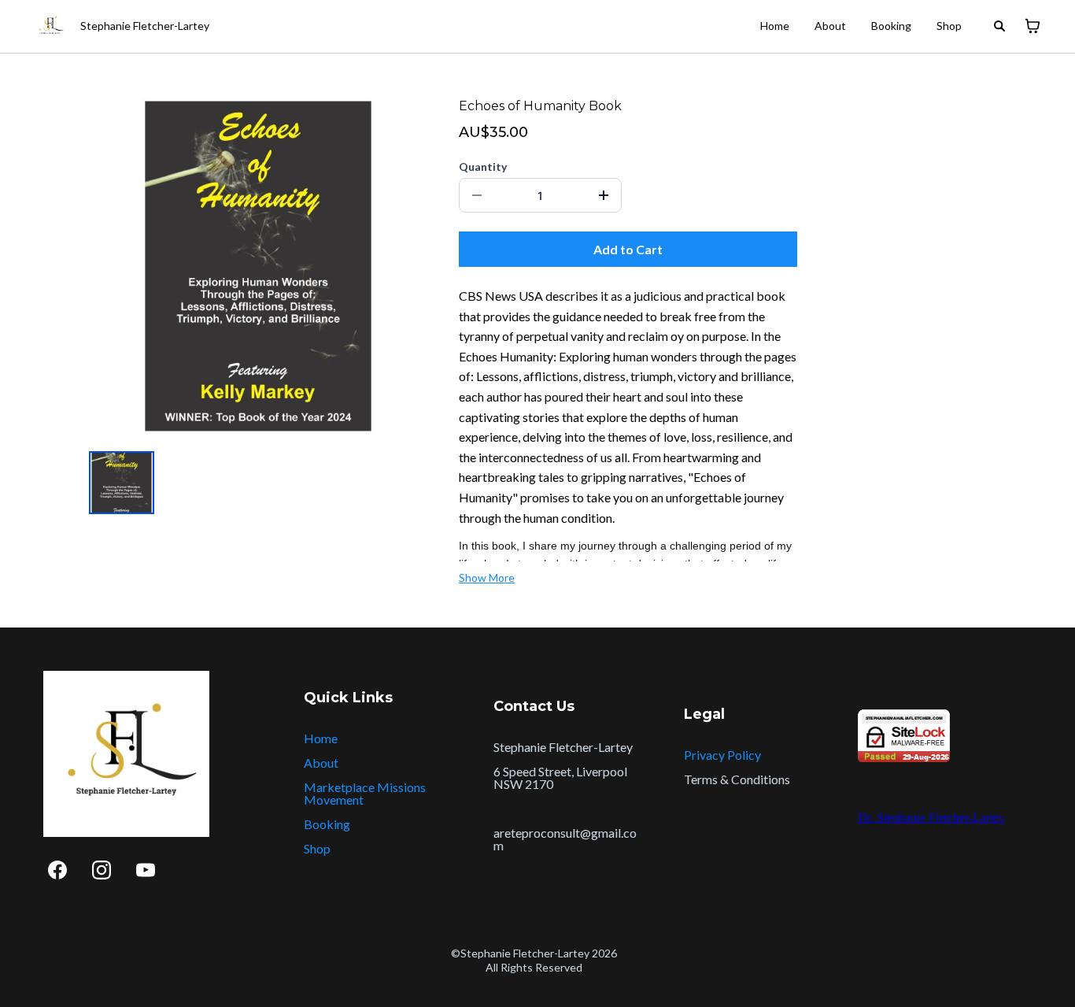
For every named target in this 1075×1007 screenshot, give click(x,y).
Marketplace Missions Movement (365, 793)
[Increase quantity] (603, 195)
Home (774, 25)
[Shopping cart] (1032, 26)
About (830, 25)
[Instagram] (101, 870)
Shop (949, 25)
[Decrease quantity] (477, 195)
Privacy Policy (722, 754)
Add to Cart (628, 249)
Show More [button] (487, 577)
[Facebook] (57, 870)
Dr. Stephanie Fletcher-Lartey (931, 817)
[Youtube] (146, 870)
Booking (891, 25)
